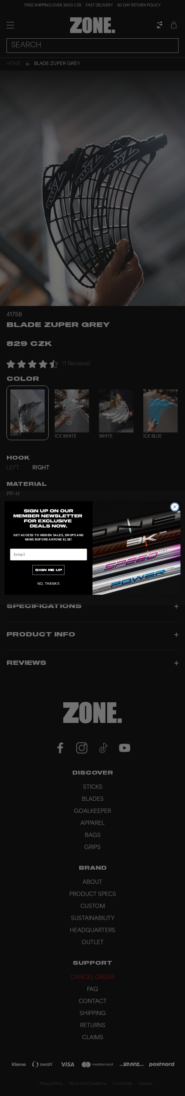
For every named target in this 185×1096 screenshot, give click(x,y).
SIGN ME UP (48, 569)
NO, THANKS (48, 584)
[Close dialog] (175, 507)
